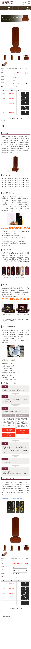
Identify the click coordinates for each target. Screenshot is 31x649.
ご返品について (5, 120)
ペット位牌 (6, 12)
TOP (2, 12)
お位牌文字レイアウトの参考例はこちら (12, 498)
